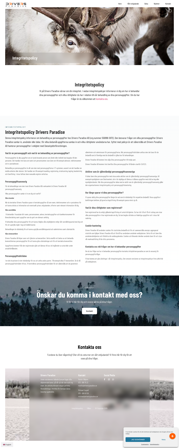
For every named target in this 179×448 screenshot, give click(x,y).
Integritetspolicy (154, 444)
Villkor (89, 408)
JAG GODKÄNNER (138, 440)
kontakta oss (102, 98)
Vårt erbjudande (133, 3)
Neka (164, 440)
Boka (146, 3)
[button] (172, 436)
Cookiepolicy (145, 444)
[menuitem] (7, 444)
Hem (120, 3)
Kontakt (168, 3)
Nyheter (157, 3)
